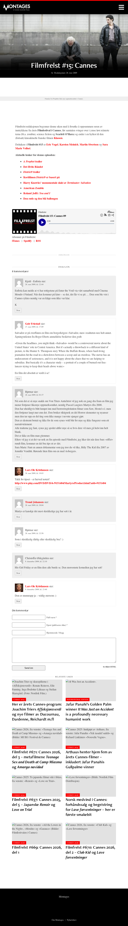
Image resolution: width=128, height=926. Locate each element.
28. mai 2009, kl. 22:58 (34, 533)
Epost (57, 624)
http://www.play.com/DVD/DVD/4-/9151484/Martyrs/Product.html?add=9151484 (60, 483)
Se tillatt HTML (109, 666)
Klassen (58, 138)
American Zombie (33, 188)
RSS (38, 241)
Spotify (28, 241)
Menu (121, 7)
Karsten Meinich (69, 144)
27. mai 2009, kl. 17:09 (34, 326)
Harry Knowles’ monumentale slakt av (57, 183)
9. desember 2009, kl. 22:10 (36, 561)
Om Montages (58, 919)
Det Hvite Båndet (33, 167)
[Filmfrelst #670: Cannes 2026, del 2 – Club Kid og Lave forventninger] (91, 833)
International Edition (77, 699)
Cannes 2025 (19, 699)
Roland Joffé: (36, 193)
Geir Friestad (32, 323)
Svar (18, 310)
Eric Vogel (52, 144)
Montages (8, 5)
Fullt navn (51, 617)
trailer (32, 161)
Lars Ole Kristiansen (36, 470)
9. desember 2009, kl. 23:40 (36, 589)
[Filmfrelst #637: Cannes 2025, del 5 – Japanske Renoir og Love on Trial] (37, 786)
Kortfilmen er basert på (41, 177)
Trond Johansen (34, 502)
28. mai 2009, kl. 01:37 (34, 395)
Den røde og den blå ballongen (40, 198)
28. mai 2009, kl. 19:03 (34, 473)
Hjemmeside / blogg (55, 632)
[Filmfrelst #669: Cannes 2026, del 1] (37, 833)
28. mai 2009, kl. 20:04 (34, 505)
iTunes (16, 241)
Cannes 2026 (19, 747)
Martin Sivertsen (89, 144)
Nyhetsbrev (71, 919)
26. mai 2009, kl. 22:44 (34, 284)
